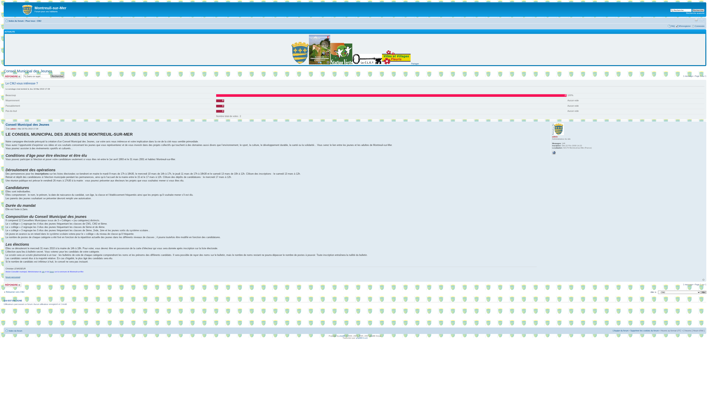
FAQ (673, 26)
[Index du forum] (20, 9)
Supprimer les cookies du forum (644, 331)
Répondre (8, 75)
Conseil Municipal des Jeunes (28, 71)
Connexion (699, 26)
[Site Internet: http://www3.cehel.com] (554, 153)
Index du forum (16, 21)
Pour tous (30, 21)
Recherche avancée (695, 13)
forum (52, 272)
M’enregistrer (685, 26)
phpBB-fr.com (362, 338)
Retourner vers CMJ (15, 292)
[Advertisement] (355, 318)
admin (13, 129)
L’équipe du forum (620, 331)
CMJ (39, 21)
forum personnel (13, 277)
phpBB (342, 336)
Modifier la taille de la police (701, 20)
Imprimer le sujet (696, 20)
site (43, 272)
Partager (415, 64)
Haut (703, 280)
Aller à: (653, 292)
